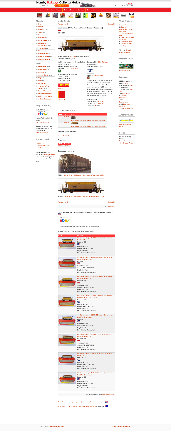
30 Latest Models (44, 59)
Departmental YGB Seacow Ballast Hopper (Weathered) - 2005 (84, 175)
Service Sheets (43, 75)
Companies (42, 48)
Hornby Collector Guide (56, 426)
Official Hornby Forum (126, 143)
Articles (41, 72)
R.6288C (66, 117)
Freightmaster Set (125, 70)
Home (41, 10)
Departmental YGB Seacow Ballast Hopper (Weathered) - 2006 (84, 196)
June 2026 (101, 104)
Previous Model (63, 24)
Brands (40, 35)
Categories (42, 37)
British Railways (103, 62)
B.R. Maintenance (97, 75)
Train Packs (126, 93)
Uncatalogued (43, 53)
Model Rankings (43, 56)
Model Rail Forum (125, 141)
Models (50, 10)
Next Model (111, 24)
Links (40, 80)
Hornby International (42, 145)
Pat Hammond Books (45, 93)
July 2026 (100, 101)
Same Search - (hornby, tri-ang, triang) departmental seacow (77, 402)
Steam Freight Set (126, 42)
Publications (69, 10)
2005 (70, 57)
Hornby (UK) (40, 143)
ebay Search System (45, 96)
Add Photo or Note (63, 135)
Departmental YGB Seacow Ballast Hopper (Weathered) (88, 120)
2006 (74, 57)
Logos (40, 78)
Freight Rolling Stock (71, 68)
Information (92, 10)
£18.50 (66, 146)
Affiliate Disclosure (44, 99)
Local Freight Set (126, 25)
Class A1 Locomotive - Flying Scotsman (125, 29)
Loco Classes (42, 40)
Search (40, 27)
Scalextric (39, 147)
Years (58, 10)
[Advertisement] (85, 416)
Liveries (41, 51)
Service (81, 10)
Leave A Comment (44, 91)
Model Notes (42, 69)
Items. (132, 85)
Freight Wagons (128, 108)
